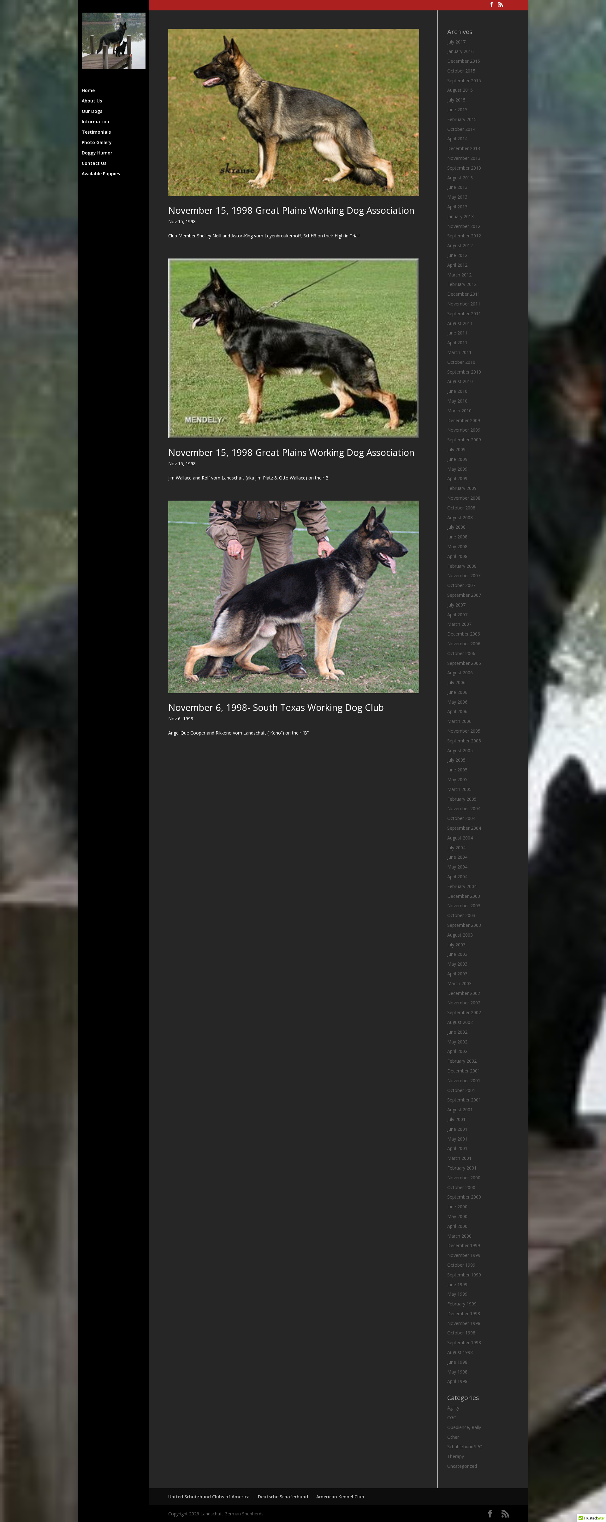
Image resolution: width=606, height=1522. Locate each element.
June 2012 (457, 255)
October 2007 (461, 585)
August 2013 (460, 178)
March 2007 (459, 624)
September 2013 (464, 168)
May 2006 (457, 702)
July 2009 (456, 449)
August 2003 (460, 935)
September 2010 (464, 372)
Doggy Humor (97, 153)
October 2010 (461, 362)
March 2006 (459, 721)
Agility (453, 1408)
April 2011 (457, 343)
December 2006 (463, 634)
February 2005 (462, 799)
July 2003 (456, 945)
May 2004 (457, 867)
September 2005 (464, 741)
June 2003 (457, 954)
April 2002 (457, 1051)
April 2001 (457, 1148)
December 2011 (463, 294)
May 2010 (457, 401)
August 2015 (460, 90)
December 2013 (463, 148)
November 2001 (463, 1080)
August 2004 (460, 838)
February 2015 (462, 119)
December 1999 (463, 1245)
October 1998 (461, 1333)
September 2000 (464, 1197)
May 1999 (457, 1294)
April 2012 (457, 265)
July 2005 (456, 760)
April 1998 (457, 1381)
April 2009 (457, 478)
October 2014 (461, 129)
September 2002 (464, 1012)
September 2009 (464, 440)
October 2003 (461, 915)
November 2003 (463, 906)
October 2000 (461, 1187)
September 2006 (464, 663)
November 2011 (463, 304)
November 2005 (463, 731)
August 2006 (460, 673)
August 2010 (460, 381)
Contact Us (94, 163)
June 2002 (457, 1032)
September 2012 (464, 236)
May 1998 (457, 1372)
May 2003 (457, 964)
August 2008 (460, 517)
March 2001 (459, 1158)
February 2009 (462, 488)
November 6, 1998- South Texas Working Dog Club (276, 707)
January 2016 (460, 51)
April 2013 (457, 207)
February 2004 (462, 886)
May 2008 (457, 546)
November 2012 (463, 226)
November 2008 (463, 498)
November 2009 (463, 430)
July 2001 (456, 1119)
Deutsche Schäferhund (283, 1497)
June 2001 (457, 1129)
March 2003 (459, 983)
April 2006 (457, 711)
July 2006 (456, 682)
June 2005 (457, 770)
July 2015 (456, 100)
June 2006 (457, 692)
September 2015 (464, 81)
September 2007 (464, 595)
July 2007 (456, 605)
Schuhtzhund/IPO (465, 1446)
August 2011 (460, 323)
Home (88, 90)
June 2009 (457, 459)
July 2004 (456, 848)
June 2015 (457, 110)
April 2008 (457, 556)
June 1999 (457, 1284)
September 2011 (464, 314)
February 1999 (462, 1304)
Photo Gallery (97, 142)
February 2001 (462, 1168)
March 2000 (459, 1236)
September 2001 (464, 1100)
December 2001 (463, 1071)
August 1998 (460, 1352)
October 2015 (461, 71)
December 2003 (463, 896)
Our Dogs (92, 111)
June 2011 (457, 333)
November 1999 (463, 1255)
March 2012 (459, 275)
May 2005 (457, 779)
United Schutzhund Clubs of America (209, 1497)
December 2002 (463, 993)
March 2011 (459, 352)
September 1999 (464, 1275)
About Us (92, 101)
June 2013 (457, 187)
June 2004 (457, 857)
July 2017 (456, 42)
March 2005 (459, 789)
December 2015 (463, 61)
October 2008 (461, 508)
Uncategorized (462, 1466)
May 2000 (457, 1216)
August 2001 (460, 1109)
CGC (451, 1417)
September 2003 (464, 925)
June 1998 (457, 1362)
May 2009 (457, 469)
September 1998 (464, 1342)
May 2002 (457, 1042)
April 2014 (457, 139)
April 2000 (457, 1226)
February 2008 (462, 566)
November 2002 (463, 1003)
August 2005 (460, 750)
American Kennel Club (340, 1497)
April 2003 (457, 974)
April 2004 (457, 877)
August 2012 (460, 245)
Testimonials (96, 132)
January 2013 (460, 216)
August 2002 (460, 1022)
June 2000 (457, 1207)
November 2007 (463, 575)
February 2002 (462, 1061)
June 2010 (457, 391)
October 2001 (461, 1090)
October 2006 (461, 653)
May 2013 (457, 197)
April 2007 (457, 615)
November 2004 (463, 808)
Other (453, 1437)
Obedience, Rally (464, 1427)
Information (95, 122)
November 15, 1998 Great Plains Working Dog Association (291, 210)
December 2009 (463, 420)
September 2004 (464, 828)
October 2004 (461, 818)
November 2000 (463, 1178)
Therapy (455, 1456)
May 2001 (457, 1139)
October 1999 (461, 1265)
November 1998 (463, 1323)
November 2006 (463, 644)
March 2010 (459, 411)
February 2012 (462, 284)
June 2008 (457, 537)
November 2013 (463, 158)
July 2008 (456, 527)
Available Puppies (101, 174)
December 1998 (463, 1313)
